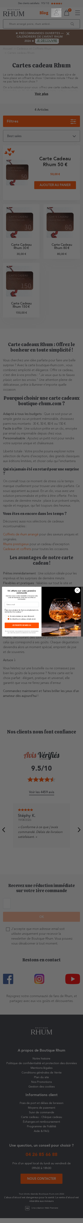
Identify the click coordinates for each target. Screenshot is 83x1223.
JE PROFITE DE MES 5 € (21, 625)
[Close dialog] (77, 590)
